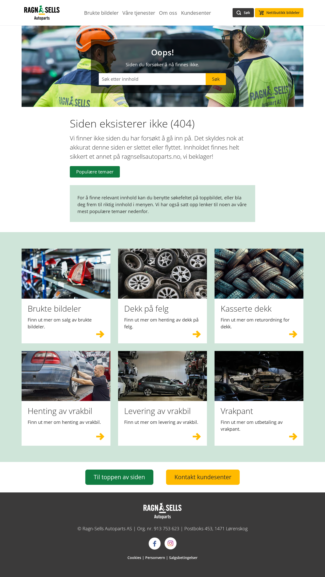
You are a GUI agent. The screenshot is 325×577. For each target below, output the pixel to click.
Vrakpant (237, 410)
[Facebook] (155, 543)
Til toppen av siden (119, 477)
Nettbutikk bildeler (283, 12)
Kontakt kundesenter (202, 477)
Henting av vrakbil (60, 410)
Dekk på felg (146, 308)
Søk (216, 79)
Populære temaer (94, 172)
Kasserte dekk (246, 308)
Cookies (134, 557)
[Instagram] (171, 543)
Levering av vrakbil (157, 410)
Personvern (155, 557)
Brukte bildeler (54, 308)
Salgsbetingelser (183, 557)
